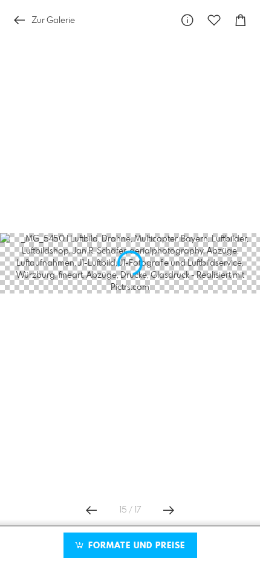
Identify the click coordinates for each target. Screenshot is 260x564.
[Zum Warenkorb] (240, 20)
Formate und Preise (135, 546)
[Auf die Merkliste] (214, 20)
